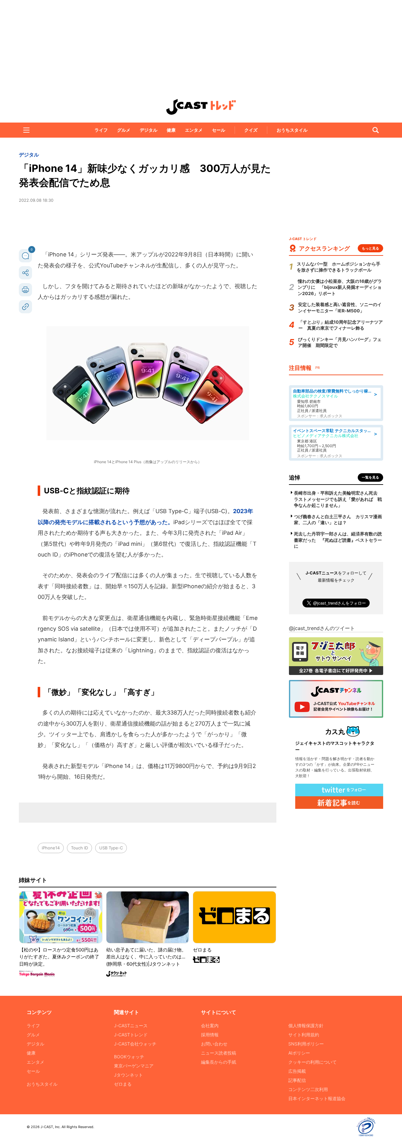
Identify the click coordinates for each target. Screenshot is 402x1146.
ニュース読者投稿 (218, 1053)
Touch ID (79, 847)
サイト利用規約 (303, 1034)
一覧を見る (370, 477)
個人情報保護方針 (305, 1025)
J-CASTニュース (131, 1025)
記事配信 (297, 1080)
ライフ (101, 130)
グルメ (123, 130)
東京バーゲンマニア (134, 1065)
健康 (171, 130)
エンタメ (194, 130)
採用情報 (210, 1034)
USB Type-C (111, 847)
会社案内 (210, 1025)
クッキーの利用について (312, 1062)
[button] (26, 130)
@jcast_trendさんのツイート (322, 628)
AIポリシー (299, 1053)
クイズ (251, 130)
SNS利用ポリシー (306, 1043)
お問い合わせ (214, 1043)
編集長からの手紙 (218, 1062)
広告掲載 (297, 1071)
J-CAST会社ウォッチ (135, 1043)
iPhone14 (51, 847)
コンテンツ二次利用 (308, 1089)
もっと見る (370, 248)
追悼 (294, 477)
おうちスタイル (292, 130)
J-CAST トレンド (201, 107)
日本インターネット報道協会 (316, 1098)
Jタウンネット (128, 1074)
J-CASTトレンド (131, 1034)
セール (218, 130)
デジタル (148, 130)
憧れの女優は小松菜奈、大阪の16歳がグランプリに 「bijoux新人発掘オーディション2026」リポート (340, 287)
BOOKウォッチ (129, 1056)
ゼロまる (123, 1084)
